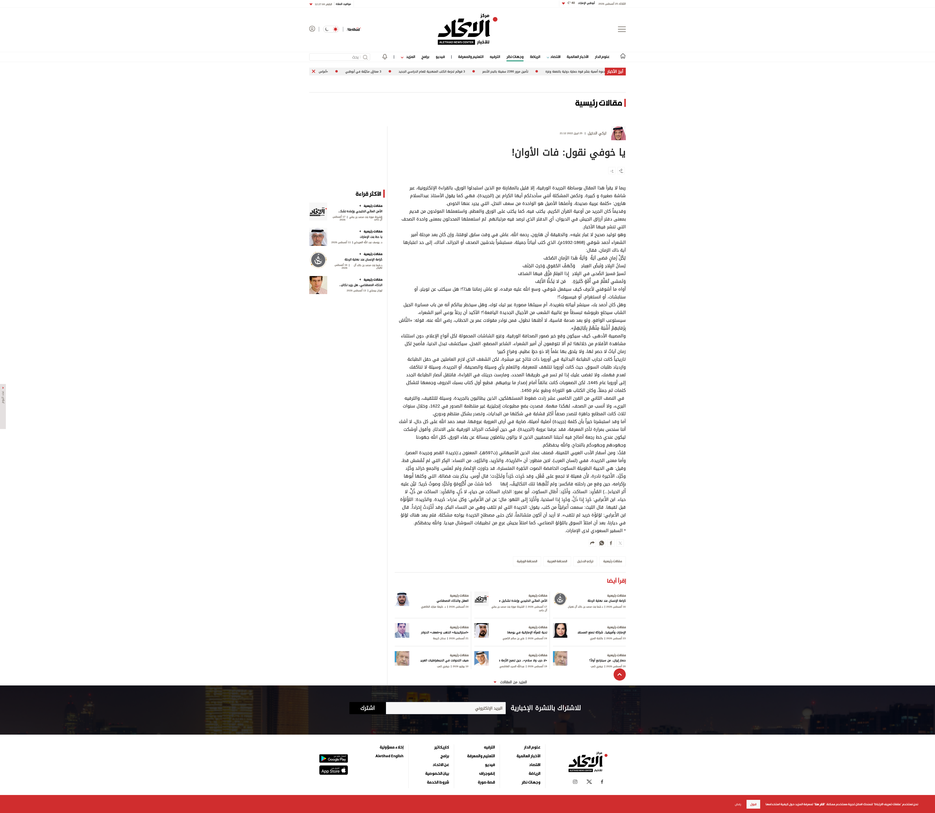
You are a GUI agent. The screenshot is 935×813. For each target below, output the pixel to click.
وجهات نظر (515, 56)
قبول (753, 804)
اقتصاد (554, 56)
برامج (425, 56)
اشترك (367, 708)
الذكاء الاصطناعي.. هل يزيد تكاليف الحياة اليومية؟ (359, 285)
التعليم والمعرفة (470, 56)
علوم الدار (602, 56)
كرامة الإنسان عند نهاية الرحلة (363, 259)
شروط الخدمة (438, 782)
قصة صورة (486, 782)
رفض (738, 804)
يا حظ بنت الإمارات (371, 237)
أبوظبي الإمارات (581, 3)
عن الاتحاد (440, 764)
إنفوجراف (487, 773)
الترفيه (495, 56)
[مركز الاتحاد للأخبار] (467, 29)
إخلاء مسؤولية (391, 747)
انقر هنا (819, 804)
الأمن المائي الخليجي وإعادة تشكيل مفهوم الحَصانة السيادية (359, 211)
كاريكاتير (441, 747)
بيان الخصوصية (437, 773)
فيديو (440, 56)
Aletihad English (389, 755)
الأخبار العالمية (577, 56)
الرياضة (535, 56)
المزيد (410, 56)
